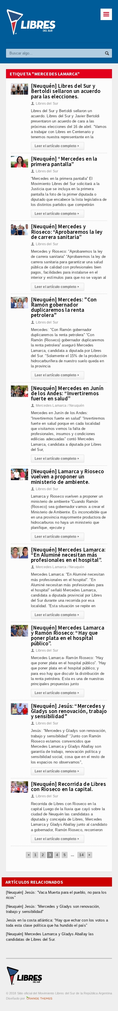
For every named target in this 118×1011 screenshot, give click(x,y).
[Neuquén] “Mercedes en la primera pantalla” (64, 161)
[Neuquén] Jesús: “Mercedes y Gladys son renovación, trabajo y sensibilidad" (69, 711)
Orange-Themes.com (39, 998)
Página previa (28, 855)
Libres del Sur (44, 104)
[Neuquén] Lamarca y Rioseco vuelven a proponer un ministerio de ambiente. (67, 476)
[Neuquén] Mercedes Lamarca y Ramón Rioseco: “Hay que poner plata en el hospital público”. (67, 635)
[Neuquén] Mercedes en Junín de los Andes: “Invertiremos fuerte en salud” (67, 393)
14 (81, 855)
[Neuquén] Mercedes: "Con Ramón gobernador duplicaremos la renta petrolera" (64, 307)
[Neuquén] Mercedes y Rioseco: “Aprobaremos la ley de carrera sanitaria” (67, 231)
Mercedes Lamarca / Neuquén (57, 406)
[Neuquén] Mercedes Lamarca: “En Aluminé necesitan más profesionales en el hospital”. (68, 554)
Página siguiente (89, 855)
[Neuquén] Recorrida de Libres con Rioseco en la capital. (68, 786)
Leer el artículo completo (57, 146)
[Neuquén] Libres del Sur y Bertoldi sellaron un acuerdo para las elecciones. (66, 91)
